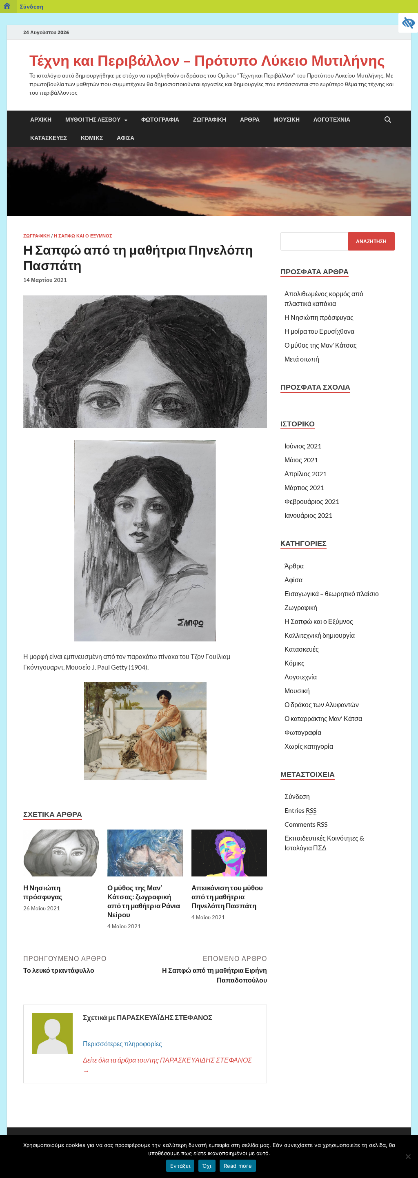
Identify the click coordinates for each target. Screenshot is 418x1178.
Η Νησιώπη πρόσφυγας (42, 892)
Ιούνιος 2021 (303, 446)
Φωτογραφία (160, 119)
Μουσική (286, 119)
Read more (238, 1165)
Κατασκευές (48, 138)
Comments (306, 824)
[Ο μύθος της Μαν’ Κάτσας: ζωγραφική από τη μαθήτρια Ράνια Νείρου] (145, 855)
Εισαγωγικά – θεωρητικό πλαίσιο (332, 593)
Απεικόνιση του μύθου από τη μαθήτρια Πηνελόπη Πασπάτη (227, 896)
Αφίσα (125, 138)
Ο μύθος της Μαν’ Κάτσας (321, 345)
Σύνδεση (31, 6)
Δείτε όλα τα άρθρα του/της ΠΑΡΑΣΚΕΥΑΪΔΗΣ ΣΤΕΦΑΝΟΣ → (167, 1065)
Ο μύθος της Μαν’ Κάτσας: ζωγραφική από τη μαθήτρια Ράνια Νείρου (143, 901)
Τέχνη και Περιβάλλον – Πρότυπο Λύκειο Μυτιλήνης (207, 60)
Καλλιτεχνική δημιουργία (320, 635)
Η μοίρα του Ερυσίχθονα (319, 331)
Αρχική (40, 119)
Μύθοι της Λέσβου (92, 119)
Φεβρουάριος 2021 (312, 501)
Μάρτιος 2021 (304, 487)
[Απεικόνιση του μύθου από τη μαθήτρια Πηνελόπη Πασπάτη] (229, 855)
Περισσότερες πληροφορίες (122, 1043)
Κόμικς (92, 138)
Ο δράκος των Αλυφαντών (322, 704)
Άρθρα (250, 119)
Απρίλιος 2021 (306, 473)
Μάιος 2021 (301, 460)
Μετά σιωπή (302, 359)
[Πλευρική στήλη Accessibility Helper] (408, 23)
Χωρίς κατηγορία (309, 746)
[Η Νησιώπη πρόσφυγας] (61, 855)
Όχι (206, 1165)
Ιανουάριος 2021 (308, 515)
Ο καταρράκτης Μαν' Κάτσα (323, 718)
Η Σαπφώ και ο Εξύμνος (83, 236)
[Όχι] (408, 1156)
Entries (300, 810)
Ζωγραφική (209, 119)
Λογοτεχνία (332, 119)
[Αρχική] (8, 6)
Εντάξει (180, 1165)
